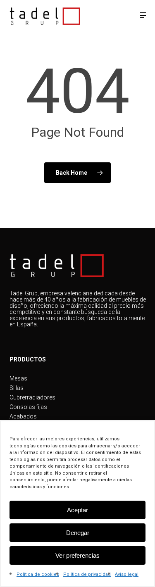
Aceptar (77, 509)
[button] (142, 15)
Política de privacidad (87, 574)
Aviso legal (126, 574)
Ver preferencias (77, 555)
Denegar (77, 532)
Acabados (23, 417)
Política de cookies (38, 574)
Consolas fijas (28, 407)
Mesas (18, 378)
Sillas (17, 388)
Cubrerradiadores (32, 398)
